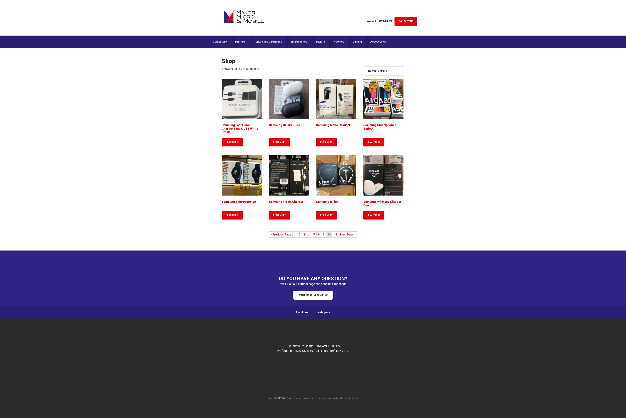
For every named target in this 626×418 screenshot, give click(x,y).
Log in (355, 398)
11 (335, 234)
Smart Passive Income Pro (300, 398)
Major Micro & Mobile (244, 16)
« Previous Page (280, 234)
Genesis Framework (328, 398)
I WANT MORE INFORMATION (313, 295)
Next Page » (348, 234)
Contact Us (406, 21)
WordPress (345, 398)
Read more (232, 142)
